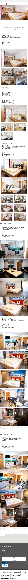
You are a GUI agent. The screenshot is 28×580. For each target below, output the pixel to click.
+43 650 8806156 (3, 0)
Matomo (10, 576)
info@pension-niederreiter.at (4, 1)
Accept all (2, 578)
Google (8, 576)
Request (14, 557)
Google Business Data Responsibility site (15, 575)
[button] (26, 4)
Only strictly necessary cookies (13, 578)
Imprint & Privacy (14, 560)
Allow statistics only (6, 578)
